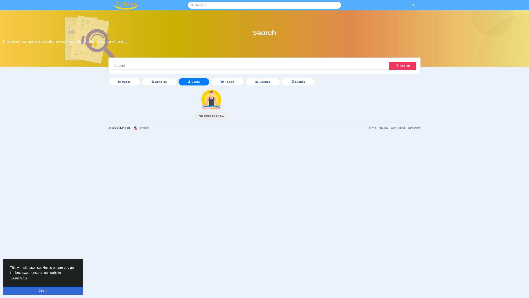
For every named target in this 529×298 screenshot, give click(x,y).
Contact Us (398, 128)
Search (405, 65)
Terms (371, 128)
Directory (414, 128)
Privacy (384, 128)
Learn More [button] (19, 278)
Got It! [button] (43, 290)
